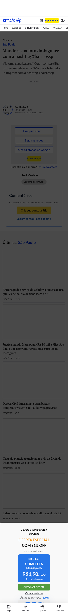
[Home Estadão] (12, 20)
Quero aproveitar (34, 587)
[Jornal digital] (41, 20)
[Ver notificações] (62, 20)
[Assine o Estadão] (52, 21)
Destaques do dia (34, 602)
